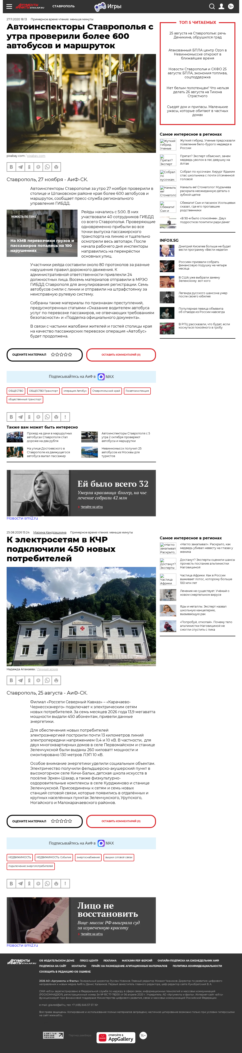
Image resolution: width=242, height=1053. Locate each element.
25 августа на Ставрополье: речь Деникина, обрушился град (197, 35)
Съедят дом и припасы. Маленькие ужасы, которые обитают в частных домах (197, 111)
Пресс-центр (89, 960)
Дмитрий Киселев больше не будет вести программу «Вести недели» (205, 248)
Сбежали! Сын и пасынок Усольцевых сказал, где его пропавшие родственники (207, 206)
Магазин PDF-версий (137, 960)
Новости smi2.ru (22, 518)
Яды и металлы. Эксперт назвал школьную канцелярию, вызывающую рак (203, 610)
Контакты (79, 966)
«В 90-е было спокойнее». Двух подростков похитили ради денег (205, 220)
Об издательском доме (56, 960)
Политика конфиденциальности (197, 966)
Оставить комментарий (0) (121, 354)
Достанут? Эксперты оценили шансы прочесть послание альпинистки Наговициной (207, 563)
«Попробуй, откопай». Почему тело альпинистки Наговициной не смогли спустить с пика (206, 625)
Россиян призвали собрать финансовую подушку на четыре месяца (203, 265)
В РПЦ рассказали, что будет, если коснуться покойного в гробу (204, 326)
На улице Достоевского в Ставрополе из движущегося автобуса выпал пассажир (48, 452)
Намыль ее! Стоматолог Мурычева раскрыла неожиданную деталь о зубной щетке (205, 190)
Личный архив (47, 669)
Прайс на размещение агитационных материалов (129, 966)
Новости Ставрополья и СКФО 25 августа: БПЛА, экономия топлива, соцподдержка (197, 73)
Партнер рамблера (80, 1035)
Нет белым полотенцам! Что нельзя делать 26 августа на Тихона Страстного (198, 92)
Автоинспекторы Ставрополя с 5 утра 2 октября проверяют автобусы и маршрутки (126, 437)
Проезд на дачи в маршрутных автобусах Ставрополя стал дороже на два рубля (49, 437)
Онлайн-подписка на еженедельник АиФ (188, 960)
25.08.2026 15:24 (18, 532)
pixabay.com (36, 156)
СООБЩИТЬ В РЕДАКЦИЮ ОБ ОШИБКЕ (65, 971)
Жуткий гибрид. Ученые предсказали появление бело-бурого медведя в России (207, 144)
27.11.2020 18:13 (17, 19)
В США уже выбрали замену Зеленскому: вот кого (199, 279)
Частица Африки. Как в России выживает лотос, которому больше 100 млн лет (206, 579)
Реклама (110, 960)
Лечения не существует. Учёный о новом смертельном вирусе (204, 592)
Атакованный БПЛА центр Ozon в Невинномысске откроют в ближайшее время (198, 54)
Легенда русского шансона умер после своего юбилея (203, 294)
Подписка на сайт (52, 966)
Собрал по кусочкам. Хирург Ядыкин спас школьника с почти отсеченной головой (207, 175)
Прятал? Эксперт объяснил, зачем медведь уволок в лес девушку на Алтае (205, 159)
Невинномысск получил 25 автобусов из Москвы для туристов (122, 452)
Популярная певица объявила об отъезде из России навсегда (202, 310)
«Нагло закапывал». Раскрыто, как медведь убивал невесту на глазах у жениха (206, 548)
